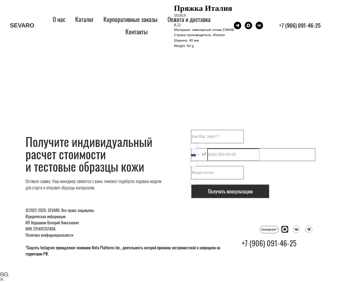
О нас (59, 19)
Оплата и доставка (189, 19)
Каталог (84, 19)
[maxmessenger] (248, 25)
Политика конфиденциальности (49, 235)
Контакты (136, 31)
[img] (296, 229)
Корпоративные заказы (130, 19)
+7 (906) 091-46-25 (269, 243)
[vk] (259, 25)
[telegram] (237, 25)
